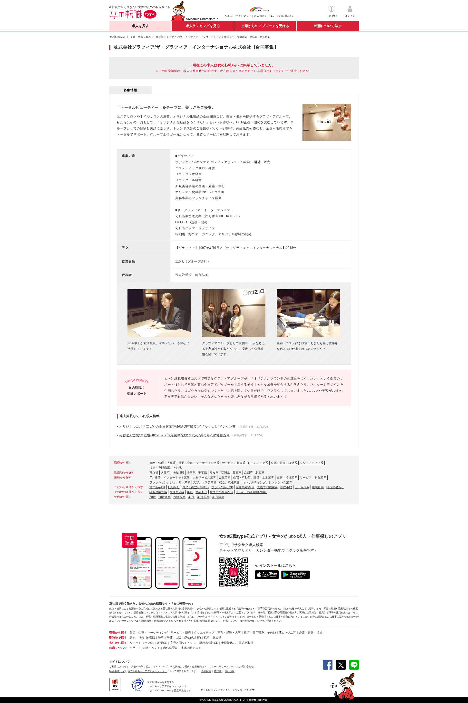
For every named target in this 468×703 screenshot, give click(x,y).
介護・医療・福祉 (310, 632)
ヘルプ (228, 15)
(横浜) (151, 637)
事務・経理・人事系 (162, 463)
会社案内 (206, 671)
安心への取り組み (141, 666)
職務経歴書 (170, 647)
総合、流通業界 (229, 482)
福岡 (207, 637)
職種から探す (118, 632)
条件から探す (118, 642)
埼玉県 (191, 472)
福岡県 (225, 472)
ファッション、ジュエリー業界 (169, 482)
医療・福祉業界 (287, 477)
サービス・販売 (181, 632)
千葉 (170, 637)
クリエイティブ (204, 632)
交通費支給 (177, 492)
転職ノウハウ (118, 647)
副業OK (162, 642)
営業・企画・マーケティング (149, 632)
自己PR (135, 647)
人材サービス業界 (204, 477)
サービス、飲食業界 (313, 477)
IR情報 (218, 671)
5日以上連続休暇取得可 (251, 492)
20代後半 (164, 497)
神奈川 (142, 637)
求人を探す (140, 26)
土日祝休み (302, 487)
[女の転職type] (117, 671)
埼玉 (161, 637)
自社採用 (229, 671)
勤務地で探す (118, 637)
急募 (190, 492)
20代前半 (179, 497)
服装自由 (318, 487)
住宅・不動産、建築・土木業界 (253, 477)
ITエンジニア (287, 632)
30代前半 (203, 497)
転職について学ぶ (327, 26)
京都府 (248, 472)
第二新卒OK (157, 487)
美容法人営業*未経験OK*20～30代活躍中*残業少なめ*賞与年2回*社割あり (174, 435)
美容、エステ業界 (204, 482)
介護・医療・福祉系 (284, 463)
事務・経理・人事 (229, 632)
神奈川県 (178, 472)
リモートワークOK (142, 642)
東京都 (153, 472)
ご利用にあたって (119, 666)
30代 (191, 497)
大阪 (178, 637)
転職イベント (151, 647)
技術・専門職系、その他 (165, 467)
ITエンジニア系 (258, 463)
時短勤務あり (335, 487)
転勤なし (174, 487)
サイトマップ (243, 15)
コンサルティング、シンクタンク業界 (267, 482)
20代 (152, 497)
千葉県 (202, 472)
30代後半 (218, 497)
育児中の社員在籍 (221, 492)
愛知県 (214, 472)
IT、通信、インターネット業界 (169, 477)
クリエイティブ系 (311, 463)
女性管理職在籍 (267, 487)
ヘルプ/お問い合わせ (242, 666)
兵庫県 (237, 472)
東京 (133, 637)
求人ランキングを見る (203, 26)
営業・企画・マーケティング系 (198, 463)
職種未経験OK (245, 487)
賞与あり (201, 492)
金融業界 (224, 477)
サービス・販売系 (233, 463)
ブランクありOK (222, 487)
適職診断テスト (191, 647)
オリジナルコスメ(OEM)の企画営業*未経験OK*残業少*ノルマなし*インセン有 (177, 426)
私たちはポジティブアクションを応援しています (227, 690)
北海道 (259, 472)
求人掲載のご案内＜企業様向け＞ (274, 15)
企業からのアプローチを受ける (265, 26)
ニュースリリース (219, 666)
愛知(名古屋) (192, 637)
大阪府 (165, 472)
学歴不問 (286, 487)
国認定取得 (246, 642)
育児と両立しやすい (195, 487)
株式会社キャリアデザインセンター (147, 671)
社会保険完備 (158, 492)
